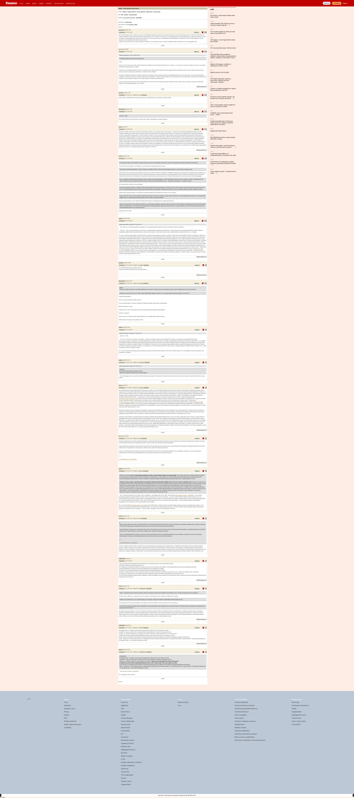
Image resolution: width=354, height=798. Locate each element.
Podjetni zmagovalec (128, 765)
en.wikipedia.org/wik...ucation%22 (127, 248)
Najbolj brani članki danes (218, 131)
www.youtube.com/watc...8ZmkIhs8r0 (129, 671)
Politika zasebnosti (70, 721)
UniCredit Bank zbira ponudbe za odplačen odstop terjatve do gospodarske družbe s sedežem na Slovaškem (223, 56)
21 (205, 51)
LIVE (22, 3)
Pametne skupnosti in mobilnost (131, 762)
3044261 (122, 627)
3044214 (122, 329)
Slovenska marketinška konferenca (246, 708)
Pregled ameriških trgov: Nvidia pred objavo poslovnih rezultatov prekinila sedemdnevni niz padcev (221, 122)
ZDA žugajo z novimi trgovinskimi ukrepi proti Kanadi (222, 40)
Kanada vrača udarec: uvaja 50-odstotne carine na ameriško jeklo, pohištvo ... (222, 146)
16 (205, 111)
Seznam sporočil (131, 11)
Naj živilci (124, 753)
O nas (66, 702)
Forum (41, 3)
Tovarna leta (125, 772)
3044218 (122, 387)
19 (205, 32)
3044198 (122, 111)
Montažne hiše (126, 746)
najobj (120, 218)
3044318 (122, 652)
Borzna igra (295, 702)
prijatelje (126, 14)
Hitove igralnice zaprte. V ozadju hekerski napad (223, 172)
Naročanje (67, 705)
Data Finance (125, 712)
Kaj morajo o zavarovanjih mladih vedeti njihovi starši (222, 16)
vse (122, 14)
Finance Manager (126, 718)
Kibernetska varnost (127, 740)
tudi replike (139, 17)
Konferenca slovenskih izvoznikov (246, 734)
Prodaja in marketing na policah (245, 721)
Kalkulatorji (59, 3)
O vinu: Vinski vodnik (298, 721)
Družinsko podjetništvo (242, 731)
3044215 (122, 362)
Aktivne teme (149, 11)
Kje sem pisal (156, 11)
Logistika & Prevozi (127, 743)
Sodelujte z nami (69, 708)
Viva (179, 705)
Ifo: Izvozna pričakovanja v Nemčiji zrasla (223, 48)
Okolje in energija (126, 756)
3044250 (122, 561)
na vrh (162, 45)
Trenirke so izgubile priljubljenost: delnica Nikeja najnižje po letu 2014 (223, 89)
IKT (122, 734)
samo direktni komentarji (129, 17)
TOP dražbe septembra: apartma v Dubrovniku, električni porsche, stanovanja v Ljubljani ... (220, 80)
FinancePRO (125, 731)
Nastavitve (128, 8)
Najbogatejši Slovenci (128, 749)
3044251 (122, 588)
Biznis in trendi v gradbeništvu (244, 737)
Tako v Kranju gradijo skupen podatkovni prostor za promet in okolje (222, 105)
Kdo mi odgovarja (141, 11)
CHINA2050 (122, 558)
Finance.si (124, 702)
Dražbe (123, 715)
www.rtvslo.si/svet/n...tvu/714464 (139, 505)
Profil (124, 8)
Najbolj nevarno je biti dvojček (219, 72)
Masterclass (70, 3)
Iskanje (137, 8)
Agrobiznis (124, 705)
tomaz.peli (121, 30)
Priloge (66, 712)
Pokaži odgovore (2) (202, 86)
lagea (120, 127)
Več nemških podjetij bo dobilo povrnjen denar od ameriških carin (222, 32)
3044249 (122, 518)
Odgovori (196, 32)
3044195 (122, 95)
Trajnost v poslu (126, 781)
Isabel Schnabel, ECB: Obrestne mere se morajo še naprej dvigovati (222, 24)
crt (119, 49)
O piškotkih (67, 727)
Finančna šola (125, 724)
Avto (122, 708)
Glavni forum (128, 22)
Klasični (125, 11)
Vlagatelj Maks (126, 784)
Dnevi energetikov (241, 715)
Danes (28, 3)
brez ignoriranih (133, 14)
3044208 (122, 220)
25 (205, 129)
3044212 (122, 283)
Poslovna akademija (241, 702)
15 (205, 95)
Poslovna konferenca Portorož (244, 705)
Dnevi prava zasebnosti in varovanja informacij (250, 740)
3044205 (122, 158)
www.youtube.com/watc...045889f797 (128, 341)
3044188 (122, 32)
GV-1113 (121, 92)
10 (205, 220)
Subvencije (124, 768)
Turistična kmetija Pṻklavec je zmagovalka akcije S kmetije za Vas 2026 (223, 154)
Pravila (133, 8)
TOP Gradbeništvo (127, 775)
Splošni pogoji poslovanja (72, 724)
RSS (65, 718)
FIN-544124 (122, 109)
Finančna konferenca (242, 712)
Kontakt (66, 715)
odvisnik (121, 262)
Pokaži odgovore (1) (202, 150)
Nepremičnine (125, 727)
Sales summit (239, 718)
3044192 (122, 51)
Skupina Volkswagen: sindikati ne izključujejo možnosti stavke (220, 65)
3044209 (122, 265)
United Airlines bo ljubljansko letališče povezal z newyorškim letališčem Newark (223, 162)
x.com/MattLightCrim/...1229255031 (128, 459)
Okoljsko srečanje (240, 727)
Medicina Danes (183, 702)
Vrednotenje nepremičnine (300, 705)
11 (205, 158)
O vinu (123, 759)
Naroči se (326, 3)
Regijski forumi (239, 724)
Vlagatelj (337, 3)
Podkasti (49, 3)
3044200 (122, 129)
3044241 (122, 438)
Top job (123, 778)
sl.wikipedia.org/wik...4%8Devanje (137, 245)
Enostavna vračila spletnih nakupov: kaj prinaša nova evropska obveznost (222, 97)
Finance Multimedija (127, 721)
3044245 (122, 471)
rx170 (120, 156)
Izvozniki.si (124, 737)
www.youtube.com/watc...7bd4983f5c (184, 495)
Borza (34, 3)
